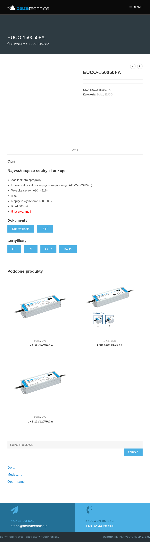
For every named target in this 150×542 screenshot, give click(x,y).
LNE (44, 340)
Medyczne (14, 474)
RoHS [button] (68, 249)
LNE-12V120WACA (40, 421)
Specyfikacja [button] (20, 228)
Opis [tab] (75, 149)
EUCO (109, 94)
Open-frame (16, 481)
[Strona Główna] (8, 43)
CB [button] (14, 249)
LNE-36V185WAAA (109, 345)
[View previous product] (133, 66)
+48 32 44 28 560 (100, 526)
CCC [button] (48, 249)
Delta (100, 94)
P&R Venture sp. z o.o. (135, 537)
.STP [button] (45, 228)
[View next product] (140, 66)
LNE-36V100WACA (40, 345)
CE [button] (31, 249)
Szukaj (133, 452)
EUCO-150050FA (39, 43)
